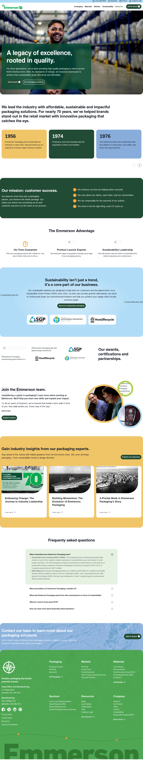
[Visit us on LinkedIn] (14, 709)
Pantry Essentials (87, 672)
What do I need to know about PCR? (44, 602)
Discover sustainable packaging (71, 306)
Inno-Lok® (53, 672)
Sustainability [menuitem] (107, 6)
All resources (86, 717)
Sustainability (86, 707)
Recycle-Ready (119, 669)
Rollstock (52, 669)
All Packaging (54, 677)
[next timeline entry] (139, 165)
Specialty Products (88, 677)
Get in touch (118, 719)
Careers (116, 709)
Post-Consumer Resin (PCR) (124, 672)
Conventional (118, 667)
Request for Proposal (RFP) (123, 715)
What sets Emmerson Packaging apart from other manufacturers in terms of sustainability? (66, 595)
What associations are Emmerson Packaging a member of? (53, 589)
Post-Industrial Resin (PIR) (123, 675)
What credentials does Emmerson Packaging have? (50, 554)
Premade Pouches (56, 667)
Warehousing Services (57, 707)
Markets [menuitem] (97, 6)
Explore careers (9, 418)
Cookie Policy (7, 718)
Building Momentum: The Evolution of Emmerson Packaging (67, 501)
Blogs (83, 701)
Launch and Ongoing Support (60, 701)
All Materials (118, 682)
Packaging (78, 6)
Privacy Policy (7, 714)
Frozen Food (86, 669)
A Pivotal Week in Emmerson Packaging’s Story (117, 500)
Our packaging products (34, 82)
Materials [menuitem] (88, 6)
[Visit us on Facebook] (3, 709)
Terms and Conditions (10, 724)
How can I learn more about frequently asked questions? (52, 609)
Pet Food (84, 667)
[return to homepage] (12, 6)
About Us (116, 701)
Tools (83, 709)
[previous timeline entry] (134, 165)
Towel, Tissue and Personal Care (93, 675)
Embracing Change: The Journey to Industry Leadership (24, 500)
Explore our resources (131, 457)
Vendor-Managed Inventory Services (62, 709)
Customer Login (87, 712)
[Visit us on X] (9, 709)
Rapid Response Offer (57, 704)
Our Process (118, 704)
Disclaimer (6, 721)
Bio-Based (117, 677)
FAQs (115, 707)
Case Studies (86, 704)
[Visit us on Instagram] (20, 709)
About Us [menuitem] (119, 6)
